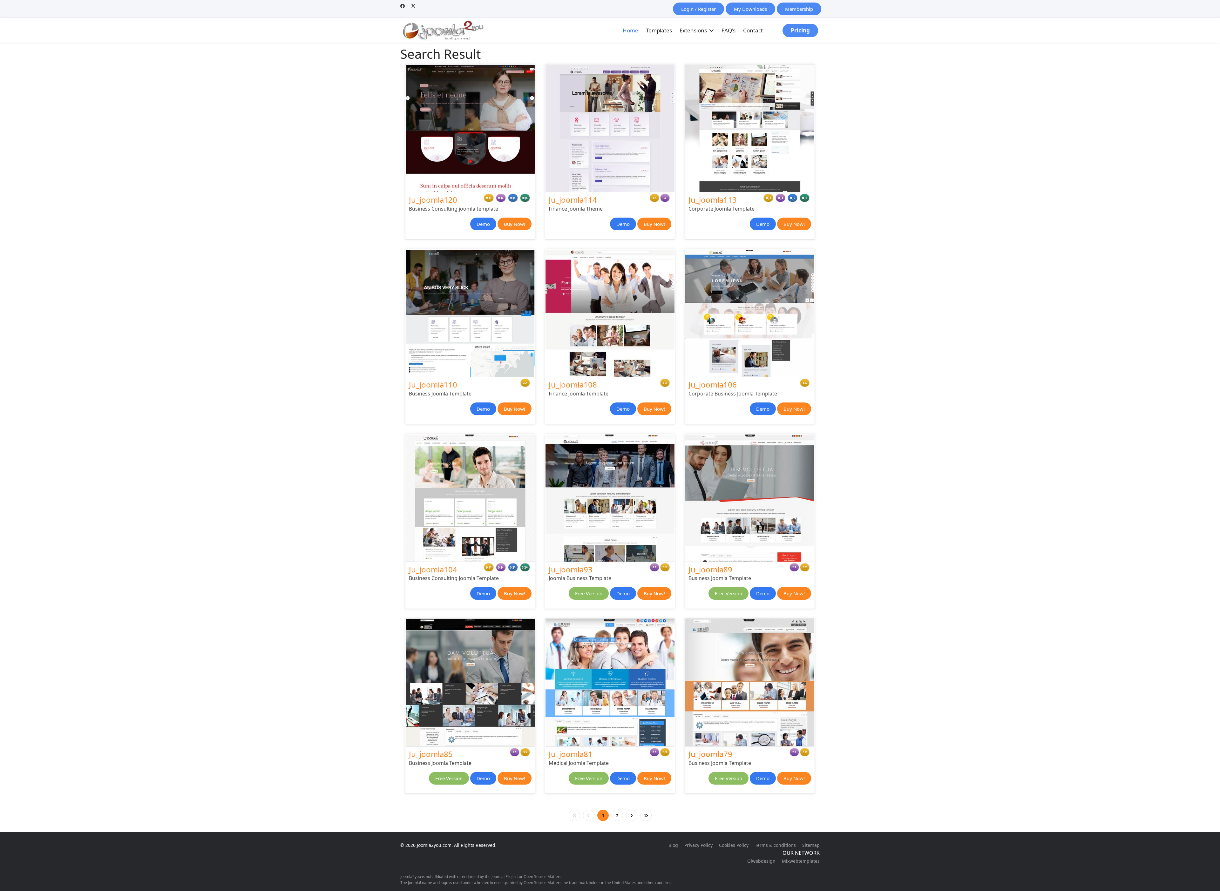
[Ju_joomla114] (610, 128)
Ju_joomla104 (433, 569)
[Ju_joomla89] (749, 498)
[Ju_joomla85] (470, 682)
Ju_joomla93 (571, 569)
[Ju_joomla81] (610, 682)
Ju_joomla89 (710, 569)
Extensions (693, 30)
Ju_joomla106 (712, 384)
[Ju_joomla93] (610, 498)
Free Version (588, 593)
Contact (753, 30)
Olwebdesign (761, 861)
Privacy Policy (698, 845)
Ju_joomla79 (710, 754)
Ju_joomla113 (712, 199)
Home (630, 30)
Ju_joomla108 (573, 384)
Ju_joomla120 (433, 199)
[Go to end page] (646, 815)
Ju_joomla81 (571, 754)
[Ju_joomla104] (470, 498)
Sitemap (811, 845)
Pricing (800, 30)
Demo (483, 224)
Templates (659, 30)
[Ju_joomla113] (749, 128)
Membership (799, 9)
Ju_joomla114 (573, 199)
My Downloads (750, 9)
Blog (673, 845)
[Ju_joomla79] (749, 682)
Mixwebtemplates (801, 861)
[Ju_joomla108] (610, 313)
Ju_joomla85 (431, 754)
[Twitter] (413, 6)
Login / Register (698, 9)
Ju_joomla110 (433, 384)
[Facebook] (402, 6)
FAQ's (728, 30)
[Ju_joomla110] (470, 313)
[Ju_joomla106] (749, 313)
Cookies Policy (734, 845)
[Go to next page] (631, 815)
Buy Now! (514, 224)
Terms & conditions (775, 845)
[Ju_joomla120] (470, 128)
